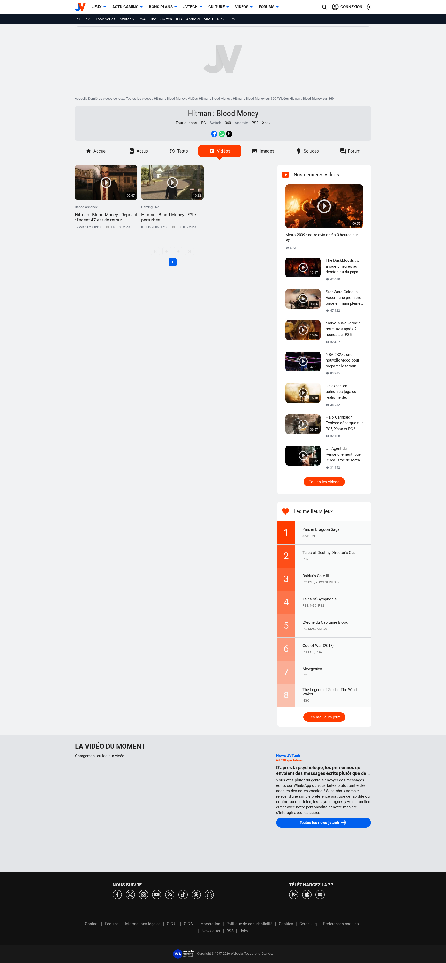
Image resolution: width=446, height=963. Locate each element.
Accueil (80, 98)
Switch (166, 19)
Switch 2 (127, 19)
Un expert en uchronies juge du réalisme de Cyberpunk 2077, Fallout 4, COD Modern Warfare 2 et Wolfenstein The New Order (344, 391)
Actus (142, 151)
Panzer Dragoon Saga (320, 529)
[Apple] (307, 894)
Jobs (244, 931)
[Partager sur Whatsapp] (222, 134)
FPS (231, 19)
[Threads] (196, 894)
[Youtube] (156, 894)
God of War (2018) (318, 645)
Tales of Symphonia (319, 599)
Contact (92, 923)
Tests (182, 151)
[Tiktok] (183, 894)
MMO (208, 19)
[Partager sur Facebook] (214, 134)
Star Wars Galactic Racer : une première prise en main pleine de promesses (343, 298)
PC (77, 19)
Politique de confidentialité (249, 923)
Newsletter (211, 931)
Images (267, 151)
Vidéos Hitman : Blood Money (209, 98)
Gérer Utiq (308, 923)
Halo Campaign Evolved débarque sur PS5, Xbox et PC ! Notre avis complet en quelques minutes (344, 423)
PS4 (142, 19)
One (152, 19)
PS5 (87, 19)
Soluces (311, 151)
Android (193, 19)
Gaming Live (168, 213)
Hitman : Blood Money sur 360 (254, 98)
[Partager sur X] (229, 134)
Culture (216, 7)
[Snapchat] (209, 894)
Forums (266, 7)
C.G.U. (172, 923)
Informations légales (143, 923)
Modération (210, 923)
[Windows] (320, 894)
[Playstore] (293, 894)
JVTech (190, 7)
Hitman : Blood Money (170, 98)
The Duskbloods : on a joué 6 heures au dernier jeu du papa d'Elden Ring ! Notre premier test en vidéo (344, 266)
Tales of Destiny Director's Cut (328, 552)
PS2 (255, 123)
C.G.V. (189, 923)
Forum (354, 151)
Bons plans (161, 7)
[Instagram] (143, 894)
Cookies (286, 923)
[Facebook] (117, 894)
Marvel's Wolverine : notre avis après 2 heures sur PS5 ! (343, 329)
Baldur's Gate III (315, 576)
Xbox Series (105, 19)
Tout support (186, 123)
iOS (179, 19)
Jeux (97, 7)
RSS (230, 931)
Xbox (266, 123)
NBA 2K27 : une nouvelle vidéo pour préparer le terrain (342, 360)
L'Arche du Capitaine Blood (325, 622)
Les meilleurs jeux (324, 717)
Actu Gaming (125, 7)
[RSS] (169, 894)
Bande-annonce (106, 213)
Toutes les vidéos (139, 98)
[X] (130, 894)
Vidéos (241, 7)
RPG (220, 19)
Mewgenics (312, 669)
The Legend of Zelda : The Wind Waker (329, 691)
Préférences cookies (341, 923)
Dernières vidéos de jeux (106, 98)
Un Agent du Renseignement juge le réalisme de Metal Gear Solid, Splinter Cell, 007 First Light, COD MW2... (343, 454)
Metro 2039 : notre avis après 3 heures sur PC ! (321, 237)
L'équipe (112, 923)
